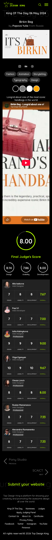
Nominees (30, 508)
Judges (41, 508)
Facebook (9, 524)
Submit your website (26, 484)
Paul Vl (15, 308)
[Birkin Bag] (26, 57)
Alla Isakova (18, 283)
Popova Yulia (20, 25)
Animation (24, 74)
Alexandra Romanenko (23, 429)
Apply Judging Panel (26, 512)
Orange (36, 89)
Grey (22, 89)
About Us (26, 516)
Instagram (31, 524)
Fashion (10, 74)
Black (15, 89)
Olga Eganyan (19, 357)
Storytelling (40, 74)
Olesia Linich (18, 380)
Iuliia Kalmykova (20, 331)
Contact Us (14, 516)
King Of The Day (14, 508)
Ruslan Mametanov (21, 405)
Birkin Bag (26, 22)
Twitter (20, 524)
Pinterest (26, 527)
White (29, 89)
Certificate (38, 516)
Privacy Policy (26, 520)
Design (34, 80)
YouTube (43, 524)
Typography (20, 80)
